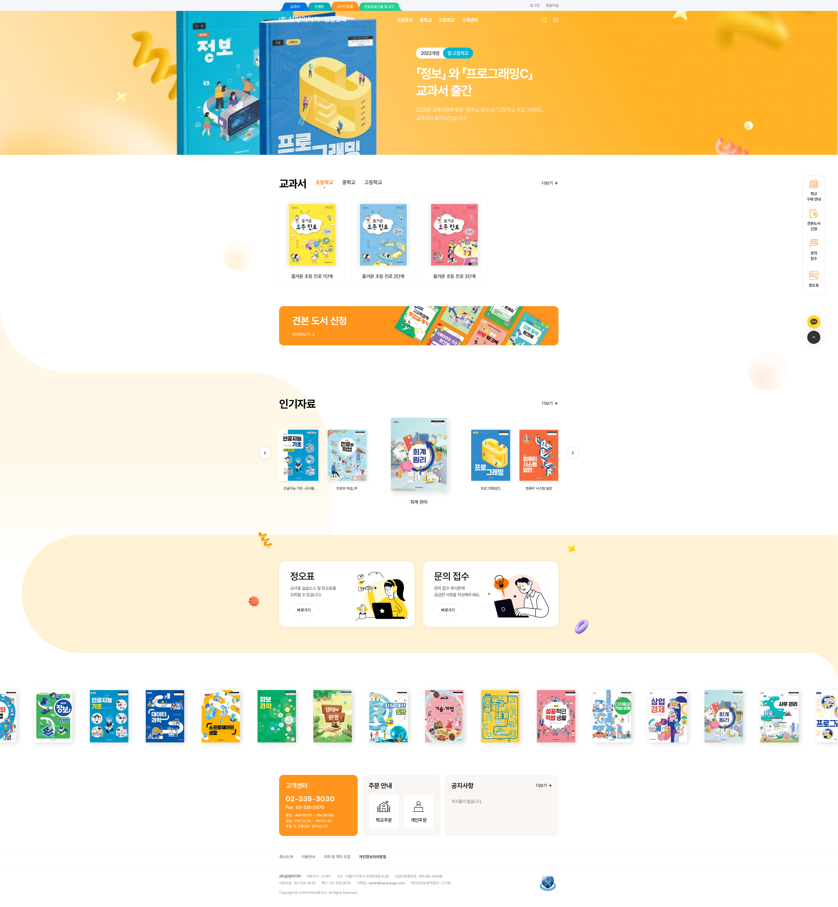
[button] (264, 452)
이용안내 (308, 856)
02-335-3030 (310, 798)
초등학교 (405, 20)
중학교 (426, 20)
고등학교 (447, 20)
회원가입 (552, 5)
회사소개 (286, 856)
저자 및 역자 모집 (337, 856)
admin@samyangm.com (387, 883)
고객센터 (469, 20)
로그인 (534, 5)
